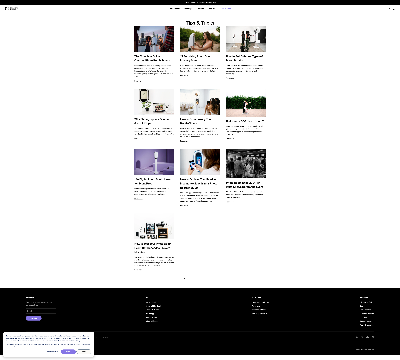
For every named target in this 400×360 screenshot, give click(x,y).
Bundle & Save (151, 317)
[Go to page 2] (215, 278)
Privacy (105, 337)
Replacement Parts (259, 310)
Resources (212, 9)
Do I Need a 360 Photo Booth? (245, 121)
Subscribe (34, 318)
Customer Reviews (367, 314)
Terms (94, 337)
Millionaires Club (366, 302)
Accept (68, 351)
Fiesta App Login (366, 310)
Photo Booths (174, 9)
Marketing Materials (259, 314)
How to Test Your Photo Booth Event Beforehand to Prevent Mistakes (152, 248)
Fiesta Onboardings (367, 325)
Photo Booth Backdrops (260, 302)
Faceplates (256, 306)
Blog (361, 306)
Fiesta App (150, 314)
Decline (84, 351)
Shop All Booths (152, 321)
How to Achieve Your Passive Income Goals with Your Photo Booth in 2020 (198, 183)
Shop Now (212, 2)
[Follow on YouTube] (367, 337)
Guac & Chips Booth (153, 306)
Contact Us (364, 317)
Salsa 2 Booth (151, 302)
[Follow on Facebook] (356, 337)
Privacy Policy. (75, 341)
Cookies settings (52, 351)
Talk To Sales (226, 9)
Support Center (366, 321)
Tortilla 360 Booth (153, 310)
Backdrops (188, 9)
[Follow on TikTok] (373, 337)
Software (200, 9)
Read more (138, 81)
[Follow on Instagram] (362, 337)
